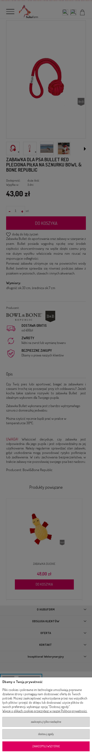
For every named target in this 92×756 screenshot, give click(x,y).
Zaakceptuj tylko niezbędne (46, 722)
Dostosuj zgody (46, 734)
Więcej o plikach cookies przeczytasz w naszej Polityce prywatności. (44, 711)
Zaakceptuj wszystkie (46, 746)
